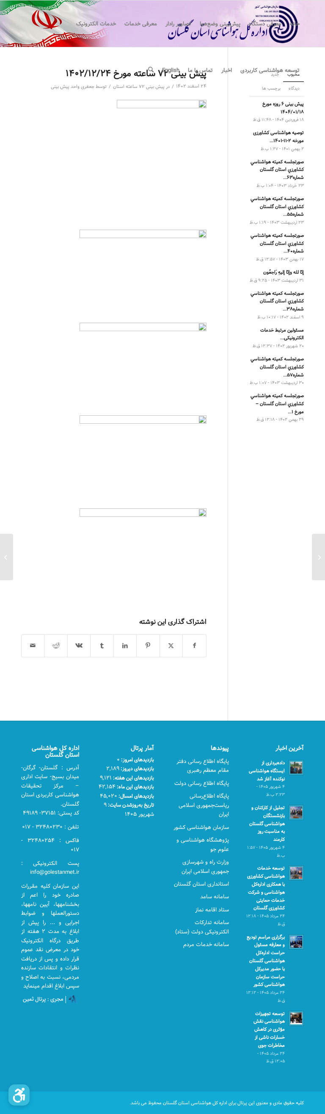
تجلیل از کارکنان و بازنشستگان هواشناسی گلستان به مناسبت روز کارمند (267, 823)
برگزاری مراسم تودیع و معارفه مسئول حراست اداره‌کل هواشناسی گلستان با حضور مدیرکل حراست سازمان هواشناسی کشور (266, 961)
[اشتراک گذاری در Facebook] (194, 646)
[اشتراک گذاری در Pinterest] (148, 646)
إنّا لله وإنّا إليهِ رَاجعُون (283, 272)
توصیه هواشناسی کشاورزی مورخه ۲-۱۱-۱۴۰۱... (278, 137)
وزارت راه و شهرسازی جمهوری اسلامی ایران (205, 866)
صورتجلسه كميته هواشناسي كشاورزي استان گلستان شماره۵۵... (277, 207)
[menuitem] (295, 23)
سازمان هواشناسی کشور (201, 827)
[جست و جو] (151, 70)
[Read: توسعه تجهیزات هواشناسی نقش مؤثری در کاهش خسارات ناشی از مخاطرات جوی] (296, 1018)
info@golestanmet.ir (54, 872)
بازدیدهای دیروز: (136, 768)
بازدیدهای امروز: (137, 759)
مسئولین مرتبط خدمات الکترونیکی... (282, 334)
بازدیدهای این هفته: (133, 778)
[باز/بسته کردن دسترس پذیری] (19, 1095)
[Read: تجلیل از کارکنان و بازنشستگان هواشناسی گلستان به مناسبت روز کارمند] (296, 812)
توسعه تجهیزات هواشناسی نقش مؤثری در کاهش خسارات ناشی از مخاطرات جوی (269, 1029)
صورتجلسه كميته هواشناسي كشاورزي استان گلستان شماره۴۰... (277, 243)
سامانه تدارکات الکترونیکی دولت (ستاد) (202, 927)
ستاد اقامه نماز (212, 909)
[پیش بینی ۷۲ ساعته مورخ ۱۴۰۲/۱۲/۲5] (318, 557)
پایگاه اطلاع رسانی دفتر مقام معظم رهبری (202, 766)
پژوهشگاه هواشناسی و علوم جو (202, 844)
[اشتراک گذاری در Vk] (79, 646)
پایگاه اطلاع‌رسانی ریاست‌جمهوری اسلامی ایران (204, 805)
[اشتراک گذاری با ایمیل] (33, 646)
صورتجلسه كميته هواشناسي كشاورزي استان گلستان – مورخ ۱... (277, 404)
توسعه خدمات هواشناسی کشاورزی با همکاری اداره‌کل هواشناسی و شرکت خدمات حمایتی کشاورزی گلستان (266, 888)
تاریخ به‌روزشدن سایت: (130, 805)
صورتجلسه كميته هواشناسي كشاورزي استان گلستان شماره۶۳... (277, 170)
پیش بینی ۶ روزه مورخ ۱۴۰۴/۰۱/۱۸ (283, 108)
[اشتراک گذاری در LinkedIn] (125, 646)
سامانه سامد (214, 896)
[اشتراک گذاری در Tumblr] (102, 646)
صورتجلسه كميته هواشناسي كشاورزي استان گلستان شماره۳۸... (277, 301)
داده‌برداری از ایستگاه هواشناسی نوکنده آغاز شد (267, 771)
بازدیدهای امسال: (135, 796)
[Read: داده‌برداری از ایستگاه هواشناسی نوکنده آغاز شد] (296, 767)
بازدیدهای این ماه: (135, 786)
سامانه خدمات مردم (206, 944)
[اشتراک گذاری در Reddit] (55, 646)
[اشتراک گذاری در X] (171, 646)
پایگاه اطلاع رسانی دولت (201, 783)
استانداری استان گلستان (201, 884)
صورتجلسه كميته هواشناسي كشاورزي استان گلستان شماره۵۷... (277, 367)
